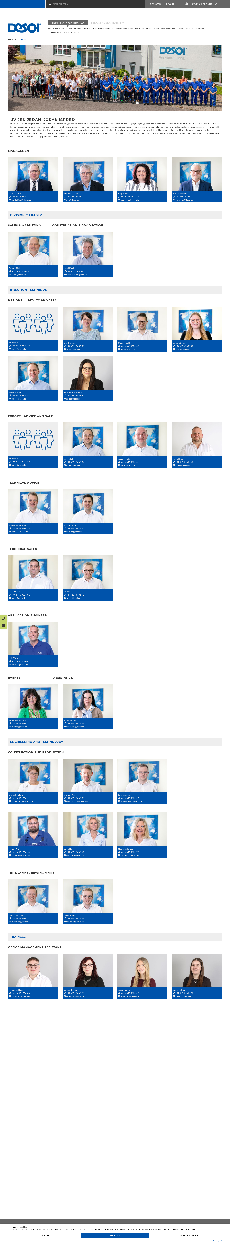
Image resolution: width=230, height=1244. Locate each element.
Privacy (216, 1241)
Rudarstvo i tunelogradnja (165, 28)
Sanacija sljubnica (143, 28)
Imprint (224, 1241)
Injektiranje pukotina (57, 28)
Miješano (200, 28)
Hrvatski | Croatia (201, 4)
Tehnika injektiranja (68, 22)
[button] (95, 4)
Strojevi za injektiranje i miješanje (64, 32)
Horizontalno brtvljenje (79, 28)
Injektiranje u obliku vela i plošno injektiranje (113, 28)
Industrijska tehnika (107, 22)
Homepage (12, 40)
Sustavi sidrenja (186, 28)
